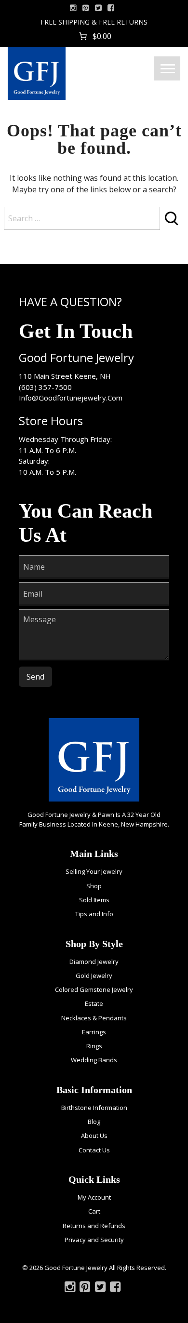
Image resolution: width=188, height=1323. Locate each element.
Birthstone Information (94, 1107)
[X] (98, 7)
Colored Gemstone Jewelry (94, 989)
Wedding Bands (94, 1060)
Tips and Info (94, 913)
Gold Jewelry (94, 975)
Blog (94, 1121)
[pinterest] (85, 7)
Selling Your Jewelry (94, 871)
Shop (94, 886)
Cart (94, 1211)
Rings (94, 1046)
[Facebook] (110, 7)
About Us (94, 1135)
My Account (94, 1197)
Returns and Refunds (94, 1225)
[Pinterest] (85, 1288)
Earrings (94, 1032)
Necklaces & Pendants (94, 1018)
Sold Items (94, 899)
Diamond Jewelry (94, 961)
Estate (94, 1003)
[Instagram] (73, 7)
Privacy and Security (94, 1239)
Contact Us (94, 1150)
